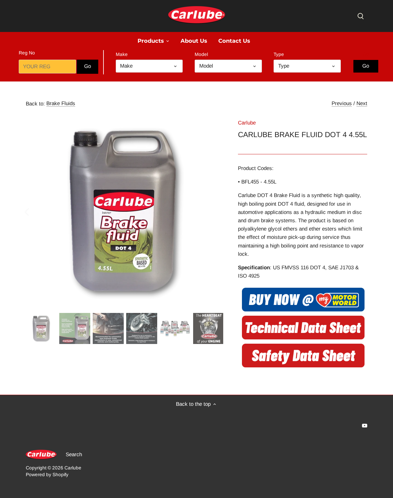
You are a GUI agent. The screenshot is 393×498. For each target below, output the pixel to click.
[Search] (360, 15)
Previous (342, 103)
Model (201, 54)
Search (74, 454)
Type (279, 54)
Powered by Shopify (47, 474)
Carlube (247, 123)
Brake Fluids (60, 103)
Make (122, 54)
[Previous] (35, 211)
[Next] (214, 211)
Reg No (27, 52)
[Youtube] (364, 425)
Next (361, 103)
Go (366, 54)
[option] (125, 211)
